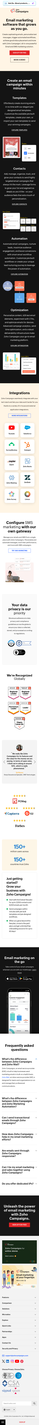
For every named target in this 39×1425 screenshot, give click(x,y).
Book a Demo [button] (19, 60)
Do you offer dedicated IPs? (18, 1183)
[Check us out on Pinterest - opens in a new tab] (21, 1361)
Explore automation (19, 274)
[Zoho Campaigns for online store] (19, 1252)
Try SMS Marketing (19, 551)
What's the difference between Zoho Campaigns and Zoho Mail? (17, 1062)
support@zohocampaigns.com (16, 1356)
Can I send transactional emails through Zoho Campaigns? (16, 1120)
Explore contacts (19, 204)
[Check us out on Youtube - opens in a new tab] (17, 1361)
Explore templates (19, 130)
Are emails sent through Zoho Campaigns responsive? (15, 1153)
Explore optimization (19, 345)
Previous (4, 762)
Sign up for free (19, 53)
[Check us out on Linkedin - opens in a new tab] (8, 1361)
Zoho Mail (5, 1077)
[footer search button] (34, 1403)
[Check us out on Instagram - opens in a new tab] (12, 1361)
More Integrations (19, 416)
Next (34, 762)
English (8, 1409)
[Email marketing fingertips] (19, 1277)
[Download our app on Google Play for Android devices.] (26, 978)
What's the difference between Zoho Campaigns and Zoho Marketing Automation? (17, 1102)
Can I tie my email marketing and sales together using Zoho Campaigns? (18, 1170)
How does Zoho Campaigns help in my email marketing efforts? (17, 1137)
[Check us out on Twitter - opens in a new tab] (3, 1361)
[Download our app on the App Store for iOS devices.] (12, 978)
